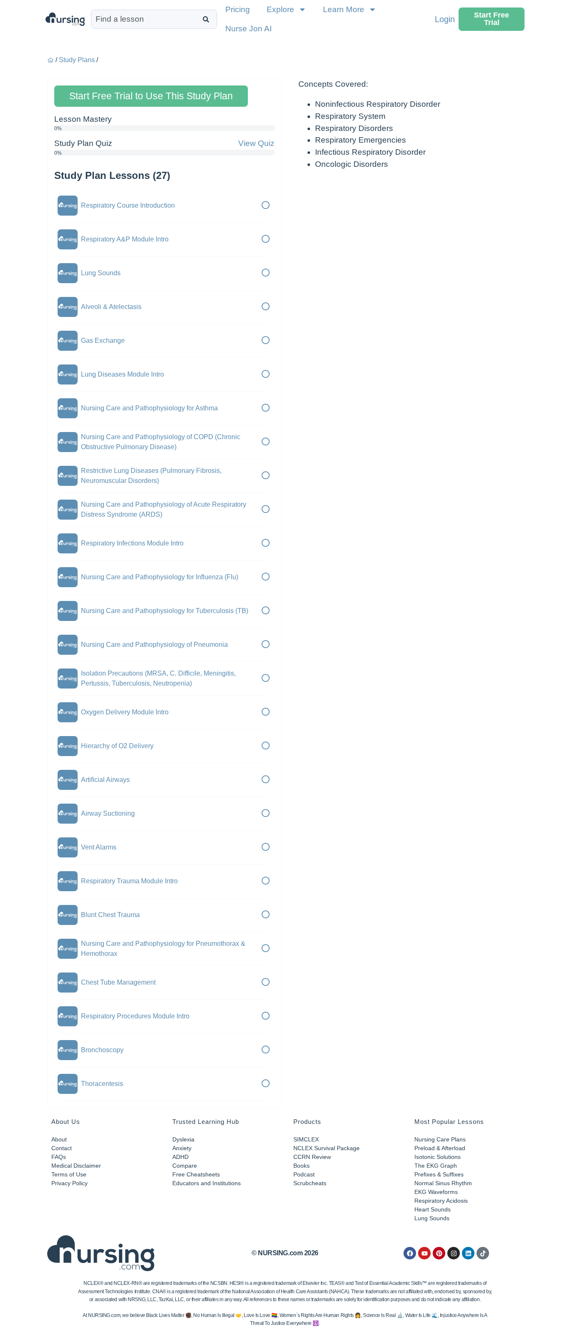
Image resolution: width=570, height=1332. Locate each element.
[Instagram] (453, 1253)
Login (445, 19)
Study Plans (77, 59)
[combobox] (145, 19)
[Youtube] (424, 1253)
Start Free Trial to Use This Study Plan (151, 95)
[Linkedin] (468, 1253)
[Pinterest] (439, 1253)
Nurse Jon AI (248, 28)
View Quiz (256, 143)
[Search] (208, 19)
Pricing (237, 9)
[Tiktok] (483, 1253)
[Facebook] (410, 1253)
